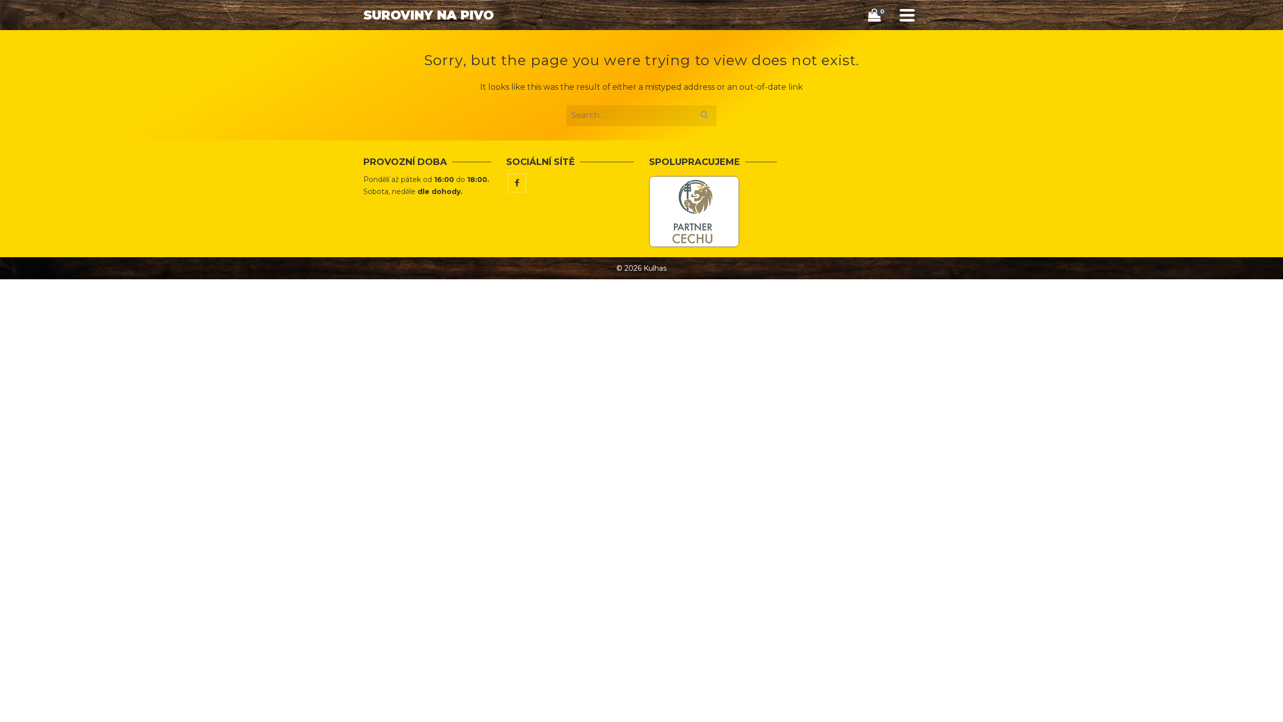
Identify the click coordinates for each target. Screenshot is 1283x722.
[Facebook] (516, 183)
